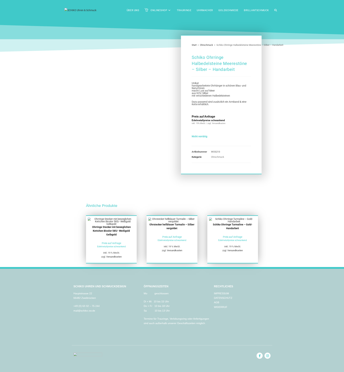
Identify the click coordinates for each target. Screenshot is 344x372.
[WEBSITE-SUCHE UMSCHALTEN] (276, 10)
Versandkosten (114, 256)
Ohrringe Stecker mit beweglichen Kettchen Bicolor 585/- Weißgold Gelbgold (111, 231)
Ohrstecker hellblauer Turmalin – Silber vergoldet (171, 226)
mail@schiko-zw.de (84, 310)
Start (194, 45)
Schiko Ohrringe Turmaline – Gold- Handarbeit (232, 226)
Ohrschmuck (206, 45)
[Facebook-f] (260, 356)
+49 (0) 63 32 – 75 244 (86, 306)
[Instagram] (267, 356)
